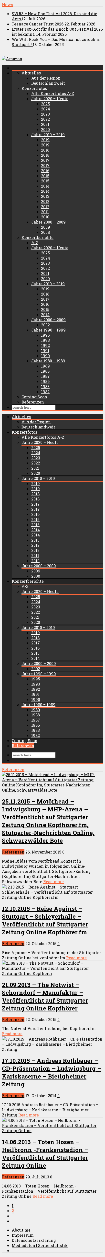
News (7, 4)
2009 (45, 227)
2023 (45, 114)
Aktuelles (31, 72)
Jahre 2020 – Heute (49, 98)
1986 (45, 381)
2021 (45, 124)
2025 (45, 103)
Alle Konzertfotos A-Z (52, 93)
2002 (45, 324)
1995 (45, 335)
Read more (53, 881)
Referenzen (32, 401)
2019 (45, 139)
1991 (45, 350)
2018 (45, 150)
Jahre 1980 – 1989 (48, 360)
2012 (45, 201)
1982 (45, 391)
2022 (45, 119)
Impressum (23, 1235)
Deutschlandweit (48, 83)
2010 (45, 216)
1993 (45, 340)
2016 (45, 170)
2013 (45, 196)
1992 (45, 345)
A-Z (34, 242)
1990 (45, 355)
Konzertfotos (34, 88)
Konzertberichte (37, 237)
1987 (45, 376)
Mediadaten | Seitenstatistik (40, 1245)
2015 (45, 175)
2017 (45, 160)
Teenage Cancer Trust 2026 (38, 23)
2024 (45, 108)
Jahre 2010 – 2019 (48, 134)
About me (21, 1230)
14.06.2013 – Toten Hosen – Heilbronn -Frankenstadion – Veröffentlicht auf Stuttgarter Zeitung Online (45, 1153)
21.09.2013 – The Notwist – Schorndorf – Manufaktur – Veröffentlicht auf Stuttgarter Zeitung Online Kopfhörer (45, 996)
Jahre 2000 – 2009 (48, 222)
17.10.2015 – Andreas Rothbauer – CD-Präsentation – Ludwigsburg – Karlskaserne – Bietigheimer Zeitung (51, 1072)
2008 (45, 232)
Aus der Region (46, 78)
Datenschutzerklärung (34, 1240)
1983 (45, 386)
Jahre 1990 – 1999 (48, 329)
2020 (45, 129)
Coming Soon (34, 396)
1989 (45, 365)
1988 (45, 371)
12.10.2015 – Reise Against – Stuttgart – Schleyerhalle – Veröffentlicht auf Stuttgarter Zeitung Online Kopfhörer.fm (45, 920)
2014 (45, 186)
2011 (45, 211)
